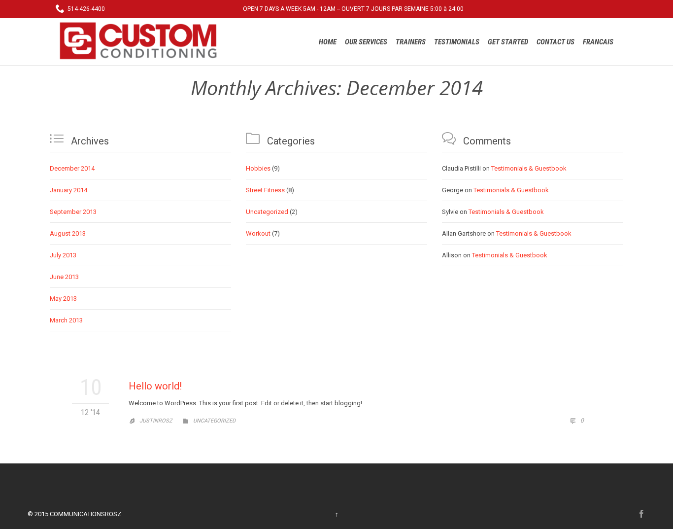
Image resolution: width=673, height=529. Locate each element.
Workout (258, 233)
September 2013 (73, 211)
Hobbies (258, 168)
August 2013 (68, 233)
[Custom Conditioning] (142, 40)
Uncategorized (267, 211)
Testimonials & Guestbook (529, 168)
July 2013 (63, 255)
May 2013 (63, 298)
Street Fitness (265, 190)
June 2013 (64, 277)
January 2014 (68, 190)
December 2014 (72, 168)
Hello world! (155, 386)
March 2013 (66, 320)
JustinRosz (155, 421)
